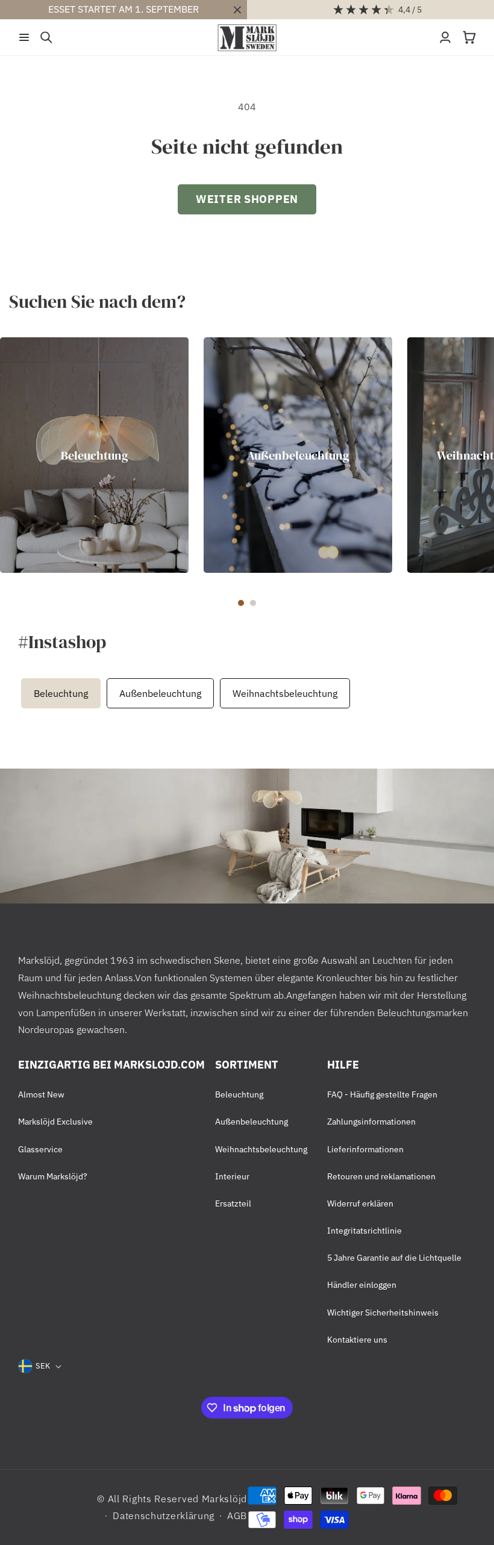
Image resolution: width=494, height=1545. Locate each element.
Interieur (232, 1176)
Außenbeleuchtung (298, 454)
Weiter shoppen (247, 199)
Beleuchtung (94, 454)
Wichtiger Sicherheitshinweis (383, 1312)
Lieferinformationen (365, 1149)
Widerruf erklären (360, 1203)
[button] (24, 37)
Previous (15, 693)
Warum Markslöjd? (52, 1176)
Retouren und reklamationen (381, 1176)
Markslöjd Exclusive (55, 1121)
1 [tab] (241, 603)
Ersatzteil (233, 1203)
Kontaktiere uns (357, 1339)
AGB (237, 1515)
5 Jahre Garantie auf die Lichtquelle (394, 1257)
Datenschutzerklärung (163, 1515)
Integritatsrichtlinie (364, 1230)
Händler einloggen (361, 1284)
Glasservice (40, 1149)
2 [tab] (253, 603)
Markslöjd (224, 1499)
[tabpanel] (94, 455)
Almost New (41, 1094)
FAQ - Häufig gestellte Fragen (382, 1094)
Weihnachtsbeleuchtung (285, 693)
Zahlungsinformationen (371, 1121)
